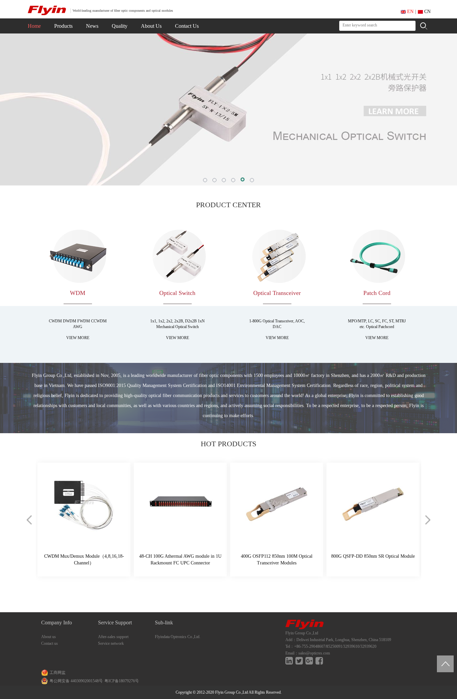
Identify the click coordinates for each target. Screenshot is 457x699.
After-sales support (113, 636)
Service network (111, 643)
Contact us (49, 643)
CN (427, 11)
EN (410, 11)
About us (48, 636)
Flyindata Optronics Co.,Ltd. (177, 636)
